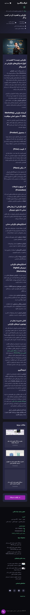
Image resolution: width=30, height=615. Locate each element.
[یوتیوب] (10, 590)
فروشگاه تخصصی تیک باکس (19, 401)
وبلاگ (25, 11)
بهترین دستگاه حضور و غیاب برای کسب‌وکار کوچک (15, 442)
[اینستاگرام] (23, 590)
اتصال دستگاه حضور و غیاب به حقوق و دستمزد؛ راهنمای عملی (15, 462)
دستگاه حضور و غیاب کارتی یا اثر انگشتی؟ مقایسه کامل (15, 483)
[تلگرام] (19, 590)
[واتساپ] (14, 590)
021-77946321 (19, 529)
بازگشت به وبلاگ (14, 497)
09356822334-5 (19, 531)
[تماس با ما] (3, 611)
